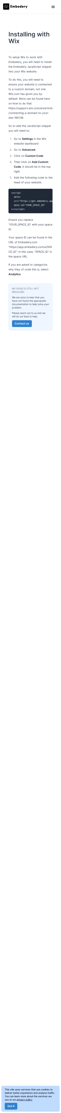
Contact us (22, 323)
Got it (11, 1106)
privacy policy (24, 1099)
